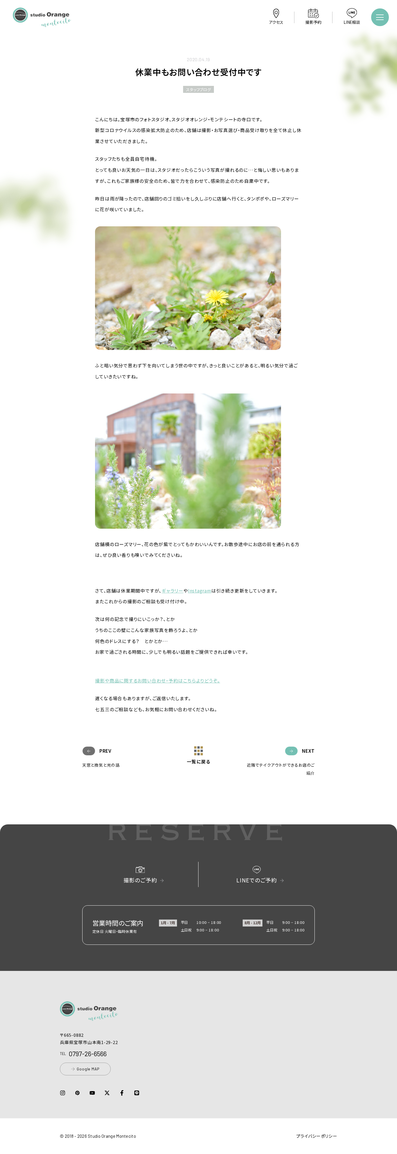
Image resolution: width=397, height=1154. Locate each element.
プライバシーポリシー (316, 1136)
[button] (42, 23)
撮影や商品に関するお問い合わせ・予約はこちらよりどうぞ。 (157, 680)
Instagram (199, 590)
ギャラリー (172, 590)
